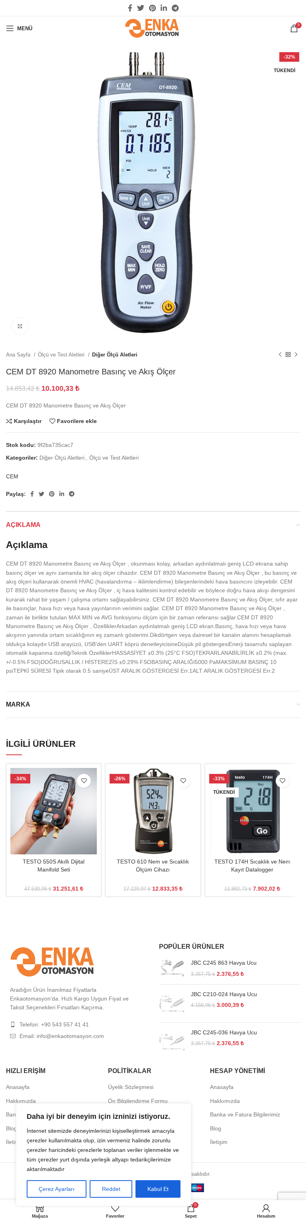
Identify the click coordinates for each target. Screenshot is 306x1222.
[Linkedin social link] (163, 8)
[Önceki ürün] (280, 355)
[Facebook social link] (130, 8)
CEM (12, 476)
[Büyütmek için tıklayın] (20, 326)
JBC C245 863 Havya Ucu (224, 963)
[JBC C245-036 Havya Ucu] (172, 1042)
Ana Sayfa (19, 355)
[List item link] (76, 1024)
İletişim (15, 1142)
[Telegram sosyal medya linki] (175, 8)
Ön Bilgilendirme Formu (138, 1101)
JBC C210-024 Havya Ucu (224, 994)
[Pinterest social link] (152, 8)
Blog (11, 1128)
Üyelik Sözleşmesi (130, 1087)
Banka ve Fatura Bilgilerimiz (245, 1114)
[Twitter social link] (141, 8)
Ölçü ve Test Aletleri (62, 355)
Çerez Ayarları (57, 1189)
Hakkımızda (21, 1101)
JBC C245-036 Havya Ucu (224, 1032)
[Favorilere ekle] (84, 781)
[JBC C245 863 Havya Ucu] (172, 968)
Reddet (111, 1189)
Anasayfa (17, 1087)
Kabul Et (158, 1189)
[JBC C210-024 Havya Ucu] (172, 1003)
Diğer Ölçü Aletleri (114, 355)
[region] (103, 1154)
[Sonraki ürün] (296, 355)
